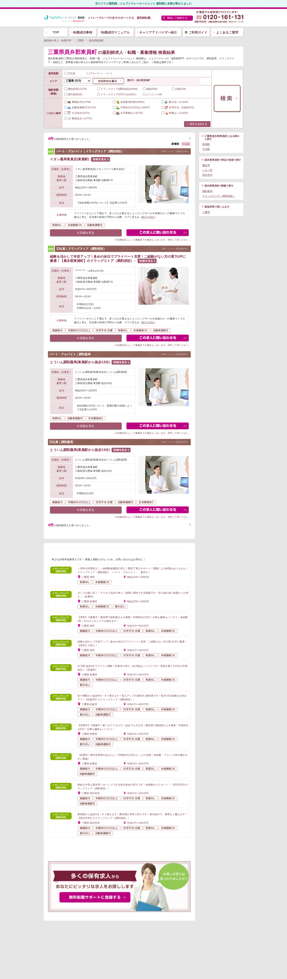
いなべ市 (207, 170)
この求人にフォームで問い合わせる (158, 233)
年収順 (186, 143)
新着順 (175, 143)
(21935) (178, 112)
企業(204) (180, 88)
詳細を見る (87, 232)
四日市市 (207, 175)
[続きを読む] (148, 217)
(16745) (84, 107)
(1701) (82, 118)
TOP (56, 32)
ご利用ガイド (197, 32)
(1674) (81, 112)
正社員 (71, 73)
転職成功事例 (82, 32)
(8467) (135, 107)
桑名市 (206, 165)
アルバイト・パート (101, 73)
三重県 (206, 212)
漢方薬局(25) (75, 94)
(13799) (81, 102)
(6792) (131, 112)
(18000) (132, 102)
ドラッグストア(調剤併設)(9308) (119, 88)
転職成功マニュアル (115, 32)
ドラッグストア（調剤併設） (218, 196)
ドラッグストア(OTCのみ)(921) (118, 94)
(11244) (178, 102)
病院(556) (151, 88)
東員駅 (206, 144)
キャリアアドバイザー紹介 (158, 32)
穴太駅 (206, 149)
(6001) (181, 107)
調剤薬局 (207, 191)
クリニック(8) (154, 94)
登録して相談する (177, 17)
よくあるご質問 (227, 32)
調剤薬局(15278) (77, 88)
